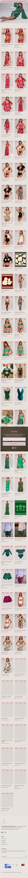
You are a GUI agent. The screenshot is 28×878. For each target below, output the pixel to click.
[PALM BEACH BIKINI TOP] (7, 325)
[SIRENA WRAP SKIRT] (7, 104)
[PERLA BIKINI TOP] (7, 170)
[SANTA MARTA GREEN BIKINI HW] (7, 370)
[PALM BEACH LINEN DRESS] (20, 461)
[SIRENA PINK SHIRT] (20, 80)
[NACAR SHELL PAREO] (7, 303)
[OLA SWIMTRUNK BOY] (7, 776)
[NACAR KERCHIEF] (7, 281)
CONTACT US (4, 844)
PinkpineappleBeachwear (8, 872)
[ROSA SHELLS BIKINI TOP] (7, 35)
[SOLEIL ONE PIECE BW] (7, 237)
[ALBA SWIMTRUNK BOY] (20, 754)
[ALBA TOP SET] (7, 643)
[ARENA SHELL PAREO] (20, 281)
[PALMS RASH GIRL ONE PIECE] (7, 553)
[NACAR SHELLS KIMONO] (20, 621)
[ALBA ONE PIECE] (20, 192)
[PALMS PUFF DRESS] (7, 461)
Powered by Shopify (17, 872)
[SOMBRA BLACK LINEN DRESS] (7, 731)
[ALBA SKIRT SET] (20, 643)
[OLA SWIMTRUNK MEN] (7, 754)
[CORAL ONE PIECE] (20, 214)
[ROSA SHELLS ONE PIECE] (7, 59)
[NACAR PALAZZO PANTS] (20, 665)
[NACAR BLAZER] (7, 665)
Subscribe (14, 443)
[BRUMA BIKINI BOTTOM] (7, 192)
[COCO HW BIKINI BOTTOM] (20, 348)
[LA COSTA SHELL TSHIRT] (7, 259)
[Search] (22, 7)
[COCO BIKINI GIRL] (20, 553)
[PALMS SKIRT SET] (7, 507)
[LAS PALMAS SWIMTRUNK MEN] (7, 529)
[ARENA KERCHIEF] (20, 259)
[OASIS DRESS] (20, 104)
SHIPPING (3, 840)
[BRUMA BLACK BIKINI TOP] (20, 170)
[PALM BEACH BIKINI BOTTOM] (20, 325)
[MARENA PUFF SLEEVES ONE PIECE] (7, 214)
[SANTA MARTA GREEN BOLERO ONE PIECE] (20, 370)
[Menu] (2, 7)
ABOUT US (3, 838)
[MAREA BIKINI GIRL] (7, 800)
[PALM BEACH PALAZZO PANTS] (7, 80)
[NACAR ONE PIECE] (20, 237)
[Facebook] (13, 447)
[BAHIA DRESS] (7, 709)
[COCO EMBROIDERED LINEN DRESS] (7, 484)
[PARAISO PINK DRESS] (7, 126)
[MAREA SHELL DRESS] (7, 687)
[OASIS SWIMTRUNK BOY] (7, 599)
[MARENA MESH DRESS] (20, 303)
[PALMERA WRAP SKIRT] (20, 417)
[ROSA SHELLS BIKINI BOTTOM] (20, 35)
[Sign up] (26, 856)
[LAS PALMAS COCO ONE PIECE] (7, 394)
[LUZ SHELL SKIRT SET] (7, 148)
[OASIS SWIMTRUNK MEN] (20, 576)
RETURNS (3, 842)
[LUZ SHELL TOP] (20, 126)
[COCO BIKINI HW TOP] (7, 348)
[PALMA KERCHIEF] (20, 507)
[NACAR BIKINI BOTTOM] (7, 621)
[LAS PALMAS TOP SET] (20, 484)
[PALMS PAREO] (7, 417)
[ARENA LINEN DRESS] (20, 709)
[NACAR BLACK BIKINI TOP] (20, 599)
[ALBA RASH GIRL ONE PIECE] (20, 776)
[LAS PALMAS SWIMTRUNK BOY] (7, 576)
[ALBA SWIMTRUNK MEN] (20, 731)
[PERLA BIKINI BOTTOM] (20, 148)
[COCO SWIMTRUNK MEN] (20, 529)
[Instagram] (15, 447)
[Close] (26, 428)
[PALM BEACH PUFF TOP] (20, 59)
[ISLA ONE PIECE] (20, 394)
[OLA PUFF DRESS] (20, 687)
